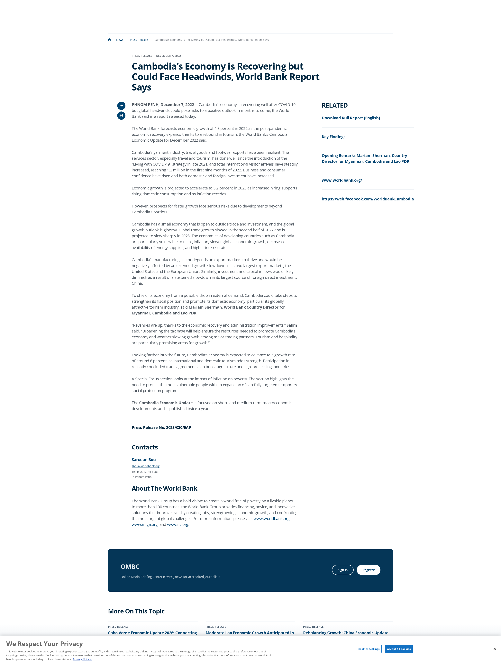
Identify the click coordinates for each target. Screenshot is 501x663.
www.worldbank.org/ (342, 180)
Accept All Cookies (399, 649)
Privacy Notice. (82, 659)
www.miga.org (145, 524)
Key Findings (333, 136)
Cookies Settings (368, 649)
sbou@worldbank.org (146, 466)
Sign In (343, 570)
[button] (121, 115)
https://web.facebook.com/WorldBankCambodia (368, 199)
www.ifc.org (177, 524)
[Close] (494, 648)
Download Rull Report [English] (351, 117)
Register (369, 570)
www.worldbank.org (272, 518)
